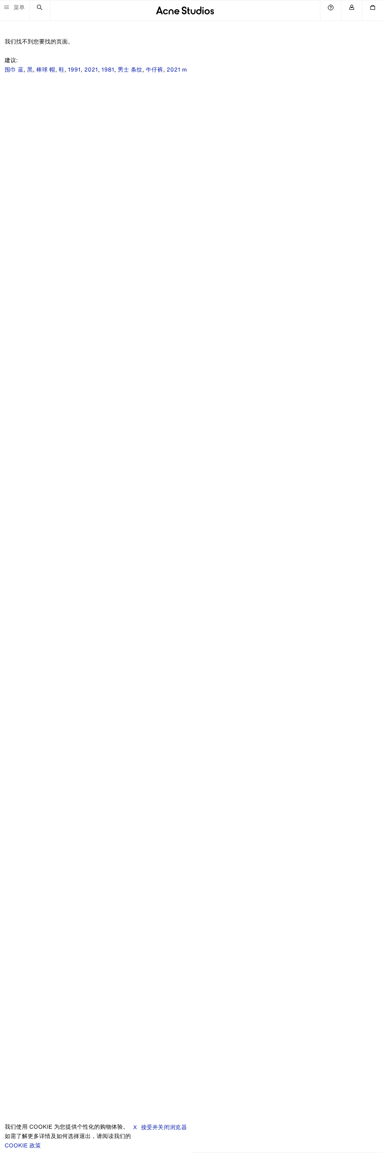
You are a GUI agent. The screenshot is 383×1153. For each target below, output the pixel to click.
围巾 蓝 (14, 70)
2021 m (177, 70)
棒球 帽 (45, 70)
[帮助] (330, 10)
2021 (91, 70)
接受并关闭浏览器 (164, 1127)
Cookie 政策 (23, 1146)
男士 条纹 (130, 70)
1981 (107, 70)
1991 (74, 70)
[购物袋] (372, 10)
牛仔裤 (154, 70)
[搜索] (39, 10)
